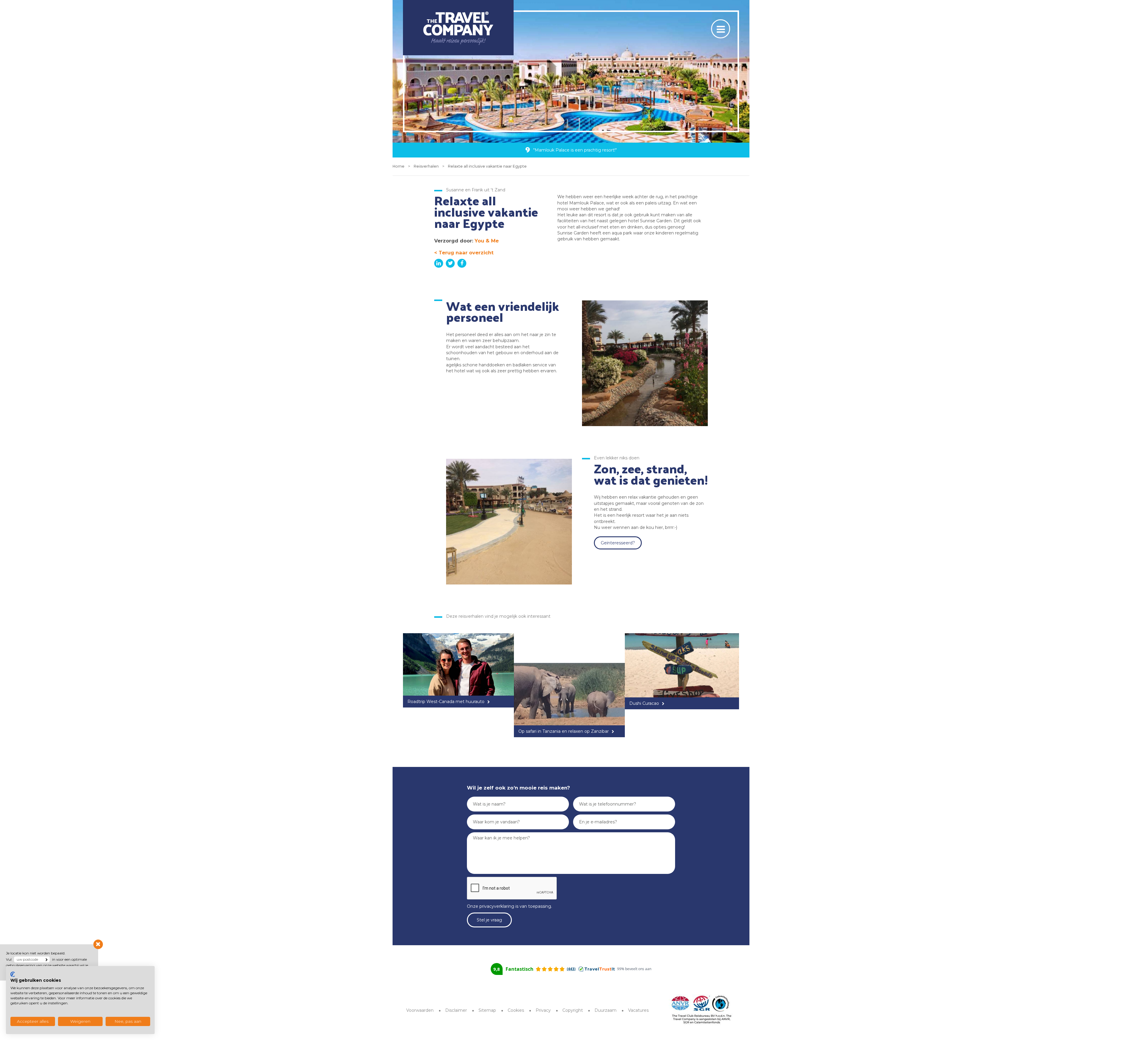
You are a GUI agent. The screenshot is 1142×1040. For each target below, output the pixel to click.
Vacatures (638, 1010)
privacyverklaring (496, 906)
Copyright (572, 1010)
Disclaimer (456, 1010)
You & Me (487, 241)
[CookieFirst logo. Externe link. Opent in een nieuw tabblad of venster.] (12, 974)
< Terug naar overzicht (464, 253)
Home (398, 166)
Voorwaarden (420, 1010)
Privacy (543, 1010)
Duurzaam (605, 1010)
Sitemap (487, 1010)
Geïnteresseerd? (618, 543)
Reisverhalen (426, 166)
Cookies (516, 1010)
